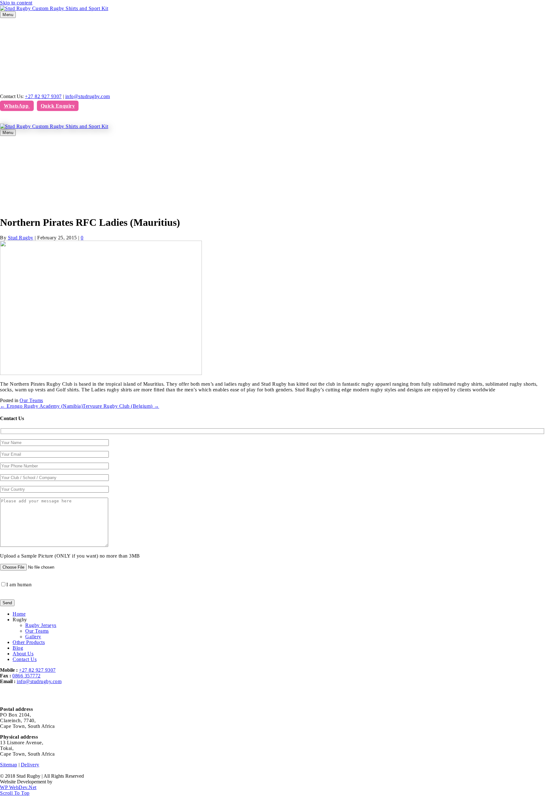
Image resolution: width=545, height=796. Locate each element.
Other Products (29, 642)
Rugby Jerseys (40, 625)
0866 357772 (26, 675)
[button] (15, 793)
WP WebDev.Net (18, 787)
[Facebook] (1, 118)
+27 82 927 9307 (43, 96)
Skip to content (16, 2)
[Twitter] (3, 118)
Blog (18, 648)
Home (19, 614)
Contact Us (25, 659)
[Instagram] (7, 118)
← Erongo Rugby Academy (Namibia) (41, 406)
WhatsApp (17, 105)
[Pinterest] (5, 118)
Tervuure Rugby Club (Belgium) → (121, 406)
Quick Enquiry (58, 105)
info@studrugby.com (87, 96)
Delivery (30, 764)
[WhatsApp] (8, 118)
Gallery (33, 636)
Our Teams (31, 400)
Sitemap (8, 764)
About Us (23, 653)
